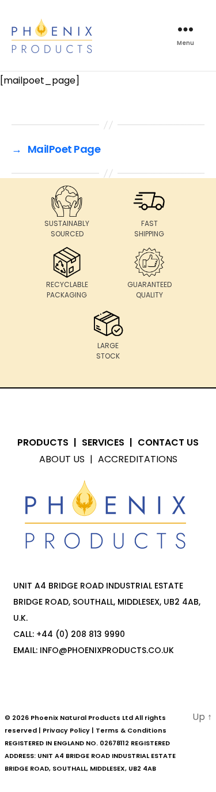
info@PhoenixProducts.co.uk (107, 650)
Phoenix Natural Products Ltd (82, 717)
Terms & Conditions (131, 730)
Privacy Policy (66, 730)
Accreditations (137, 459)
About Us (62, 459)
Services (103, 442)
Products (43, 442)
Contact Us (168, 442)
